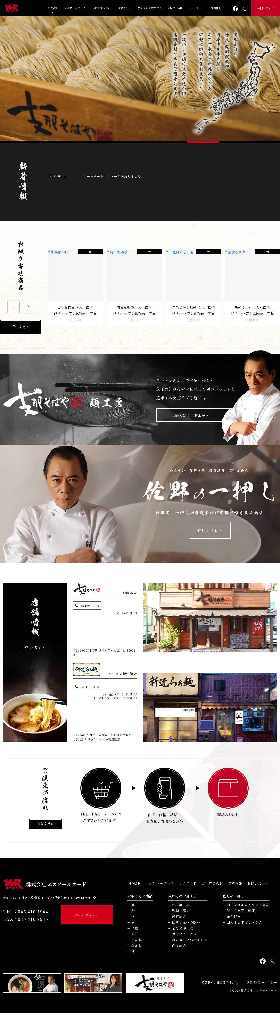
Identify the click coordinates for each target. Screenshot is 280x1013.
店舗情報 (216, 8)
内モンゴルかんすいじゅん (248, 905)
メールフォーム (87, 915)
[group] (75, 287)
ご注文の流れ (212, 883)
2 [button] (140, 142)
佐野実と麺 (181, 905)
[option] (140, 78)
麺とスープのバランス (189, 940)
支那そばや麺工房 (148, 8)
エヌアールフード (74, 8)
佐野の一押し (175, 8)
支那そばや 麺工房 (188, 415)
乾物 (135, 928)
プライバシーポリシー (262, 982)
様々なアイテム (184, 934)
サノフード (197, 8)
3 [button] (233, 142)
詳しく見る (21, 326)
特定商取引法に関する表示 (219, 982)
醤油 (135, 934)
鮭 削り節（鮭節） (243, 910)
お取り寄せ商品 (101, 8)
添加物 (136, 945)
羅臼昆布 (234, 916)
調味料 (136, 940)
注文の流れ (124, 8)
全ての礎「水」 (184, 928)
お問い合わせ (265, 8)
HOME (52, 8)
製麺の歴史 (181, 910)
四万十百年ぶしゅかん (244, 922)
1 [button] (46, 142)
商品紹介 (179, 945)
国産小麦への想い (186, 922)
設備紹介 (179, 916)
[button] (28, 307)
